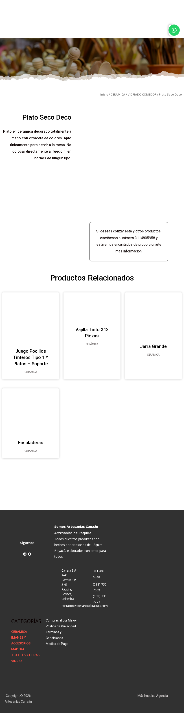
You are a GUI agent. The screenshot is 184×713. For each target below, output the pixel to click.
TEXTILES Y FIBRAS (25, 655)
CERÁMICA (118, 94)
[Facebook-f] (29, 554)
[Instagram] (24, 554)
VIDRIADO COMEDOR (142, 94)
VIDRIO (16, 661)
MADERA (17, 649)
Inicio (104, 94)
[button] (161, 30)
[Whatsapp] (174, 30)
